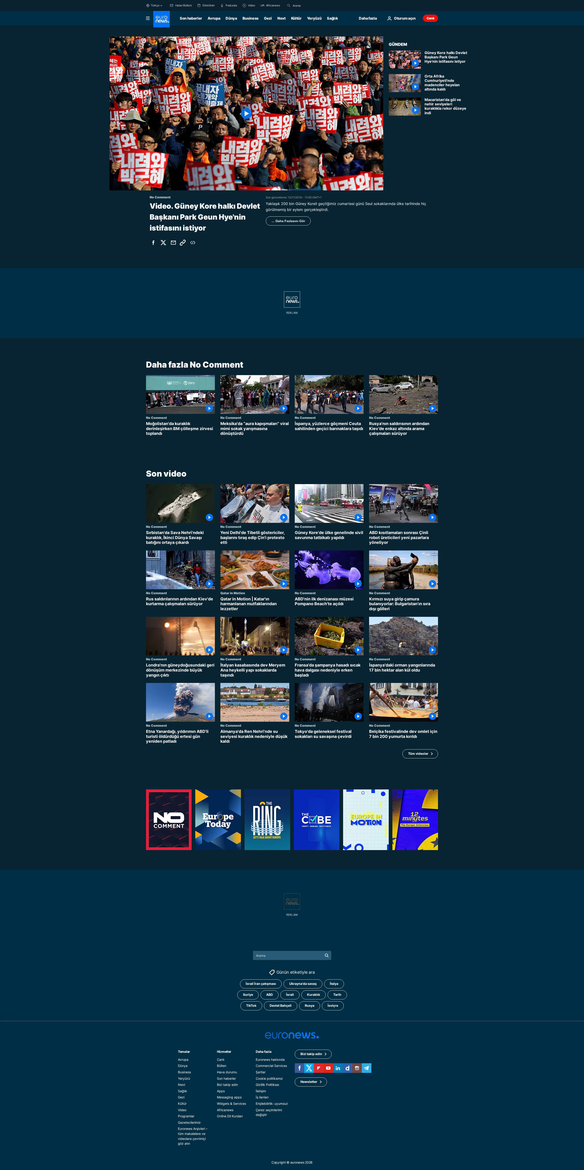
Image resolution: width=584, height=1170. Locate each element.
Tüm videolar (418, 753)
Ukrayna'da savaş (303, 984)
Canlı (430, 18)
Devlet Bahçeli (281, 1006)
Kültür (296, 18)
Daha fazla (263, 1051)
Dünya (231, 18)
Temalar (184, 1051)
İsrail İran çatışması (261, 984)
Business (250, 18)
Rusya (309, 1006)
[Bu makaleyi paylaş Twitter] (163, 242)
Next (281, 18)
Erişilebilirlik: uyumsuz (272, 1103)
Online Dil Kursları (230, 1116)
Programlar (186, 1116)
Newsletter (308, 1082)
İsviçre (333, 1006)
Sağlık (332, 18)
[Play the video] (246, 113)
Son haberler (191, 18)
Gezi (268, 18)
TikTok (251, 1006)
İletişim (261, 1091)
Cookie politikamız (269, 1078)
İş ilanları (262, 1097)
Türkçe (155, 5)
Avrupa (214, 18)
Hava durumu (227, 1072)
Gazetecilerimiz (189, 1122)
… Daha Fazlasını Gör (288, 221)
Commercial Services (271, 1066)
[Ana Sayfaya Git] (161, 19)
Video (182, 1110)
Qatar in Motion (232, 593)
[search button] (288, 5)
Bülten (221, 1066)
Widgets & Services (231, 1103)
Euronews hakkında (270, 1059)
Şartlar (261, 1072)
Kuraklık (313, 995)
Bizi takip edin (227, 1085)
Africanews (225, 1110)
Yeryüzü (314, 18)
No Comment (156, 417)
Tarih (337, 995)
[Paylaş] (173, 242)
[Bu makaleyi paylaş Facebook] (153, 242)
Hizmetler (224, 1051)
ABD (269, 995)
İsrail (290, 995)
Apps (221, 1091)
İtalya (334, 984)
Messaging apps (229, 1097)
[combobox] (312, 5)
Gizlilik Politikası (267, 1085)
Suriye (248, 995)
